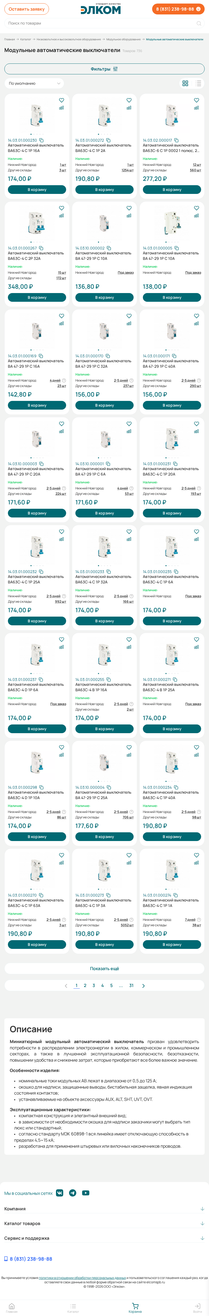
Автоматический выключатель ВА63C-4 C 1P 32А (103, 579)
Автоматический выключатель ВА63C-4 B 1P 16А (103, 687)
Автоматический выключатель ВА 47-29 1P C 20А (36, 471)
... (121, 985)
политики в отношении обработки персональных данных (82, 1277)
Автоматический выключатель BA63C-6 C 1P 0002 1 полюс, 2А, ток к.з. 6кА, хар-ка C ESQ (172, 147)
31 (131, 985)
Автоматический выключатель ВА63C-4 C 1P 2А (103, 147)
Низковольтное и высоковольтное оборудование (69, 39)
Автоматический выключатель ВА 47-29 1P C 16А (36, 363)
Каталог (25, 39)
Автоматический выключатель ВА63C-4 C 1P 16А (36, 147)
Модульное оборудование (123, 39)
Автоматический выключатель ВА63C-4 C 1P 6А (171, 579)
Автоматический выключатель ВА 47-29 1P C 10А (103, 255)
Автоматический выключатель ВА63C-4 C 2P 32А (36, 255)
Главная (9, 39)
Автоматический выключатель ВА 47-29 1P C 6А (103, 471)
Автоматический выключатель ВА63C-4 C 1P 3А (103, 902)
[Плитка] (185, 83)
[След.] (143, 985)
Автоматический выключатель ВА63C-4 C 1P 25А (36, 579)
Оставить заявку (27, 9)
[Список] (198, 83)
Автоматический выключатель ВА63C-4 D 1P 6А (36, 687)
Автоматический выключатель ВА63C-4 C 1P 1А (171, 902)
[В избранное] (61, 100)
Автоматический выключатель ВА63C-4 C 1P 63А (36, 902)
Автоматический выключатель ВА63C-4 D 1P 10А (36, 795)
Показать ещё (104, 968)
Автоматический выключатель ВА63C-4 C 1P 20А (171, 471)
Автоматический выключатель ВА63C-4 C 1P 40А (171, 795)
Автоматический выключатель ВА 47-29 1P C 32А (103, 363)
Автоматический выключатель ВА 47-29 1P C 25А (103, 795)
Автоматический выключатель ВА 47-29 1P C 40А (171, 363)
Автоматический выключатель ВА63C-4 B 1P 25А (171, 687)
